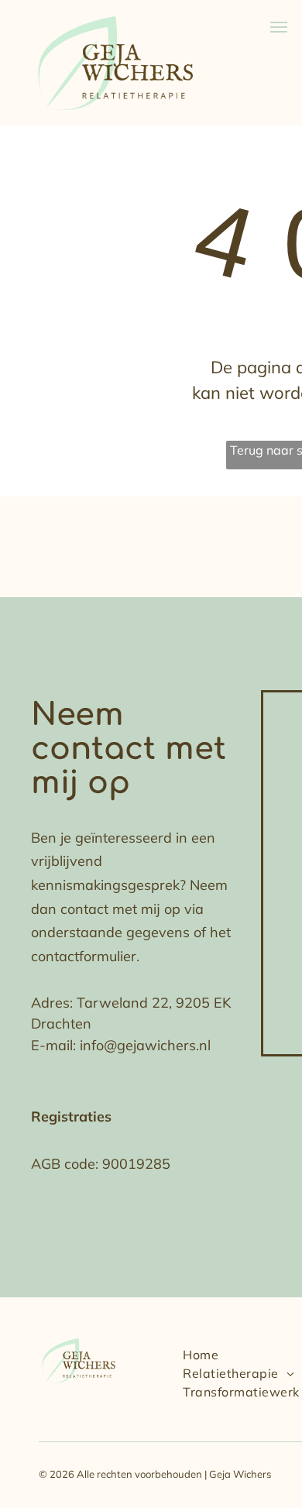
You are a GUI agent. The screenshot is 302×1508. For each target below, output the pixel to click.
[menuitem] (200, 1354)
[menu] (278, 27)
